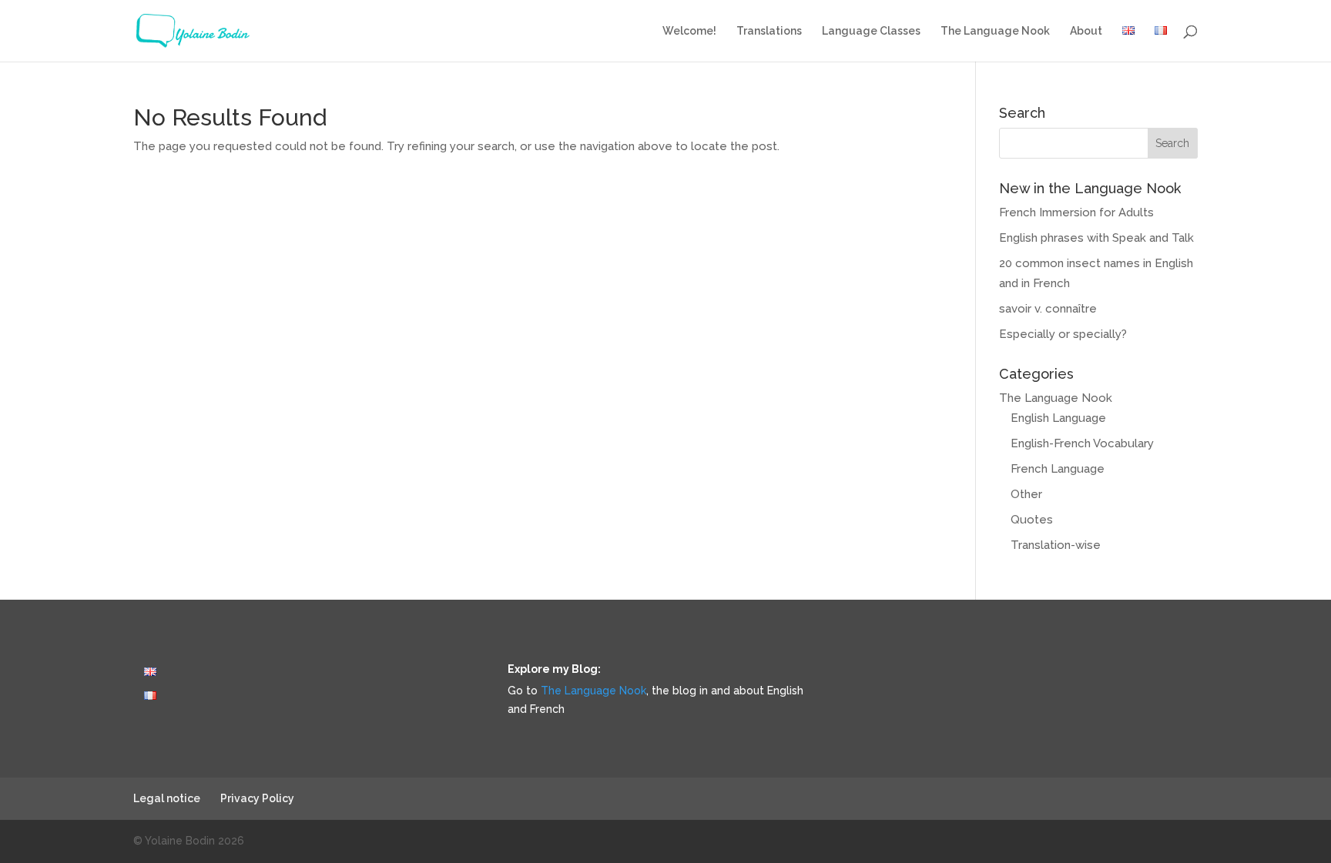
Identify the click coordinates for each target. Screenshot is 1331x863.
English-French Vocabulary (1082, 443)
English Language (1058, 418)
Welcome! (689, 31)
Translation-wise (1056, 545)
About (1086, 31)
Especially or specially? (1063, 334)
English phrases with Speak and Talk (1096, 238)
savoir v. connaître (1048, 309)
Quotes (1032, 520)
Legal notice (166, 798)
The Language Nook (995, 31)
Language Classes (871, 31)
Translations (769, 31)
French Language (1058, 469)
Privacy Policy (257, 798)
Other (1026, 494)
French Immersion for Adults (1076, 212)
